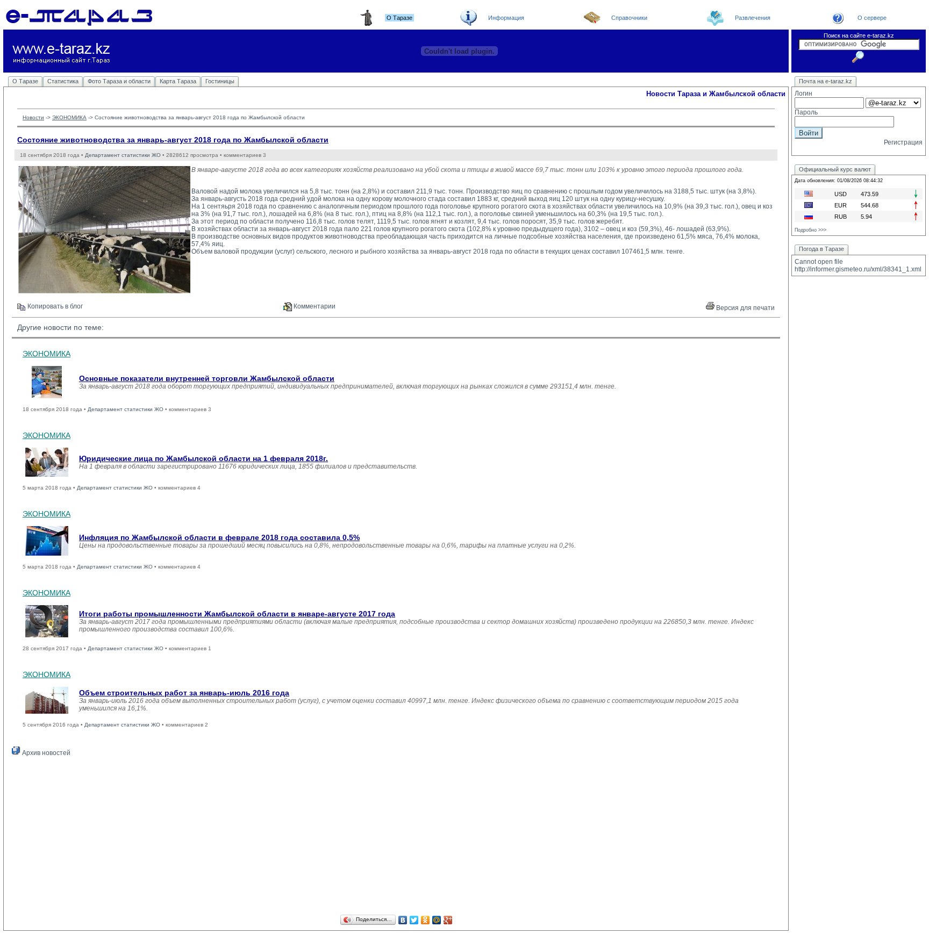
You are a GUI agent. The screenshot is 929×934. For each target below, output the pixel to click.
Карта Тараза (178, 81)
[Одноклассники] (425, 920)
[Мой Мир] (436, 920)
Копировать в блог (54, 306)
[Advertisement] (396, 837)
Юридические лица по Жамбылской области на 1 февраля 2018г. (203, 458)
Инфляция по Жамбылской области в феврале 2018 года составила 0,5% (219, 537)
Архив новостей (45, 753)
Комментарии (313, 306)
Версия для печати (744, 308)
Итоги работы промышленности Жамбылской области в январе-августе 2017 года (237, 613)
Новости (33, 117)
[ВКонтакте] (403, 920)
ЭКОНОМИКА (69, 117)
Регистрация (903, 142)
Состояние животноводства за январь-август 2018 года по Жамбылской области (172, 139)
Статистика (62, 81)
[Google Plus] (448, 920)
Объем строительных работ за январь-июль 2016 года (184, 692)
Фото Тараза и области (119, 81)
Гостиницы (219, 81)
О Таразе (25, 81)
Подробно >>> (810, 230)
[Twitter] (414, 920)
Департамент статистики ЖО (123, 155)
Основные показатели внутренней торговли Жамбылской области (206, 378)
